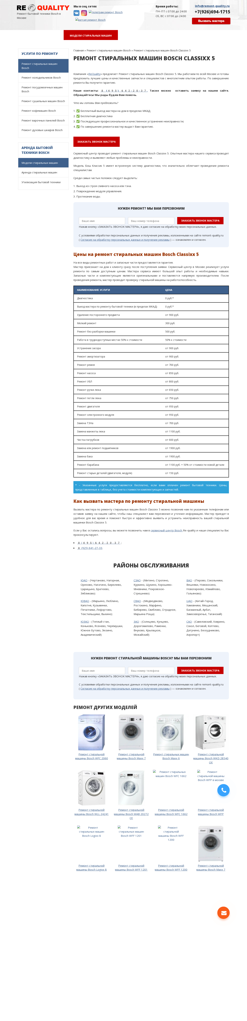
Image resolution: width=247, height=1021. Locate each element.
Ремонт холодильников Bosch (41, 77)
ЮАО (84, 580)
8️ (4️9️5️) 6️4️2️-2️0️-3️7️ (98, 542)
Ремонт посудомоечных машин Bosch (42, 89)
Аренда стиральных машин (39, 172)
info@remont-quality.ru (212, 6)
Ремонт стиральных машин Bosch (39, 66)
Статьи (231, 35)
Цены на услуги (46, 35)
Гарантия (155, 35)
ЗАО (136, 621)
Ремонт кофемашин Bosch (39, 110)
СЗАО (137, 580)
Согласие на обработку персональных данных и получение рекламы (125, 239)
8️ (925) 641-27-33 (89, 548)
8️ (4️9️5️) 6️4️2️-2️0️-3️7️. (124, 90)
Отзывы (129, 35)
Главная (16, 35)
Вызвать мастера (211, 20)
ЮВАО (85, 601)
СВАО (137, 601)
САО (189, 621)
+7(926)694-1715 (212, 12)
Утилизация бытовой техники (41, 182)
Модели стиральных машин (91, 35)
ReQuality (94, 74)
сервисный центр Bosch (167, 530)
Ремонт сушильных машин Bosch (43, 101)
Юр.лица (180, 35)
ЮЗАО (85, 621)
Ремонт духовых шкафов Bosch (42, 130)
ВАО (189, 580)
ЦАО (189, 601)
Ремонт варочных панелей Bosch (43, 120)
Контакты (206, 35)
